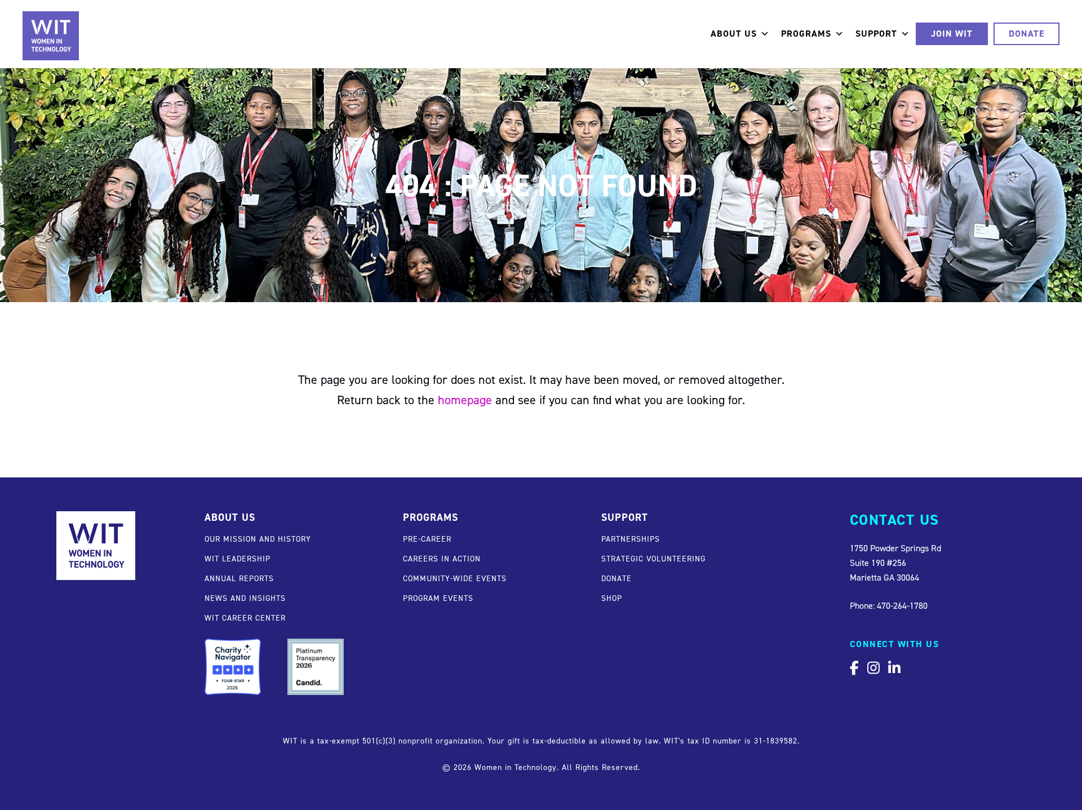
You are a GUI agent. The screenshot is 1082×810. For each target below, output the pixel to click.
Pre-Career (427, 538)
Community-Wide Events (455, 578)
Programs (806, 33)
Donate (1026, 33)
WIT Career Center (245, 617)
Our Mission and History (258, 538)
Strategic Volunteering (653, 558)
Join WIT (952, 33)
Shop (611, 598)
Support (876, 33)
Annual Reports (239, 578)
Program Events (438, 598)
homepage (465, 399)
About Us (734, 33)
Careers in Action (442, 558)
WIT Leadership (237, 558)
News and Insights (245, 598)
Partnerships (630, 538)
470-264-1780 (902, 605)
